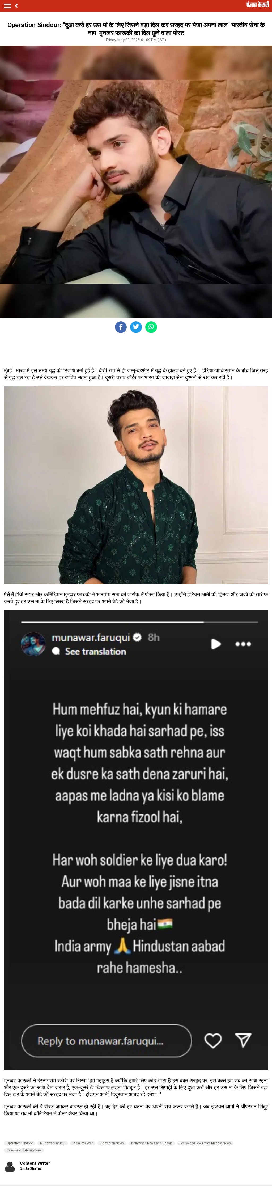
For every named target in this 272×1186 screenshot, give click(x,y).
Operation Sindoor (20, 1143)
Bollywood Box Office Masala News (205, 1143)
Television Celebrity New (24, 1150)
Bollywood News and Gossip (151, 1143)
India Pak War (83, 1143)
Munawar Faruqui (52, 1143)
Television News (112, 1143)
